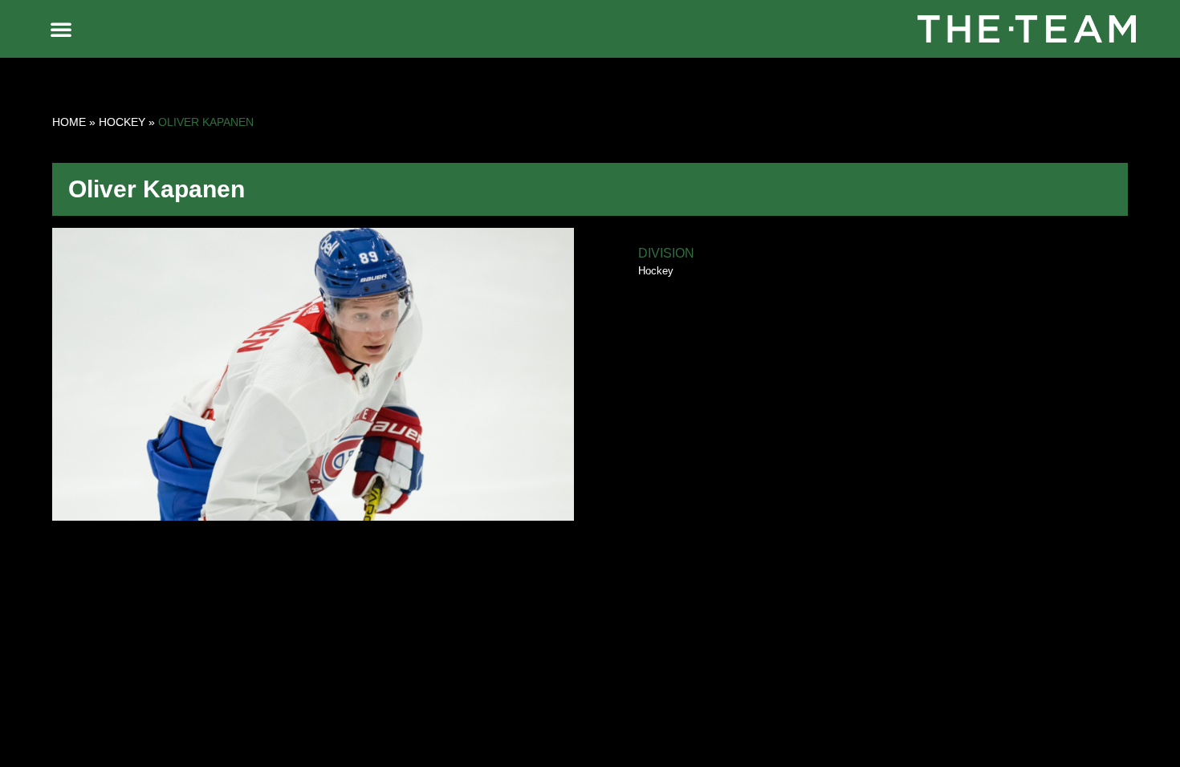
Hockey (122, 122)
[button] (61, 29)
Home (69, 122)
